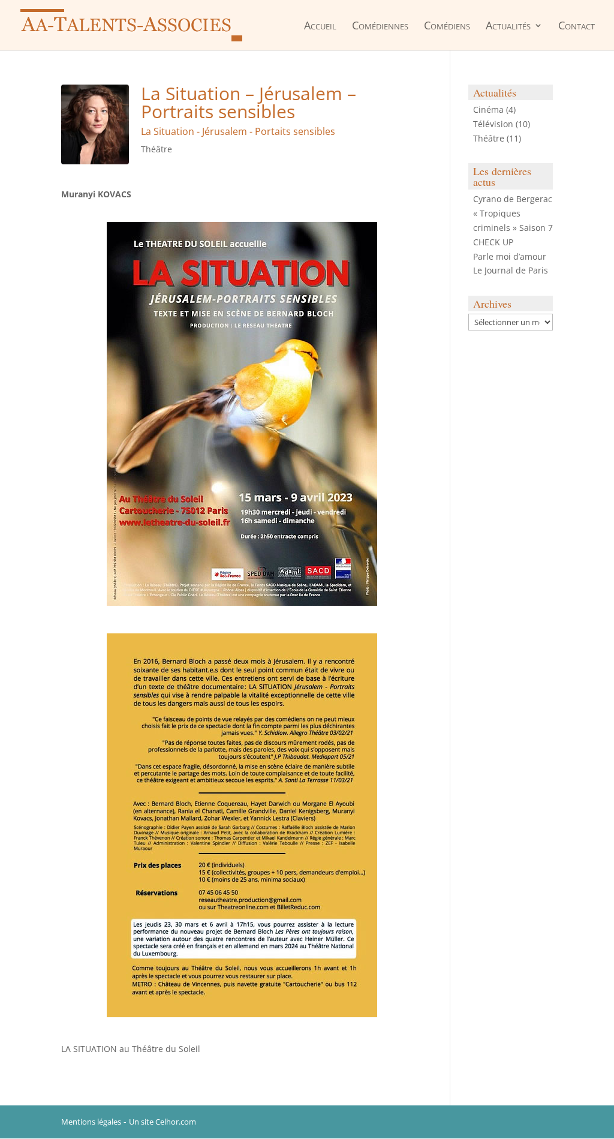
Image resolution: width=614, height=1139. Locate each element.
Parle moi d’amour (509, 256)
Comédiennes (380, 26)
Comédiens (447, 26)
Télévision (493, 124)
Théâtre (156, 149)
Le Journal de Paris (510, 270)
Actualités (508, 26)
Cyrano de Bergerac (512, 199)
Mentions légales (91, 1121)
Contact (576, 26)
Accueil (320, 26)
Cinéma (488, 109)
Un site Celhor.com (162, 1121)
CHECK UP (493, 242)
